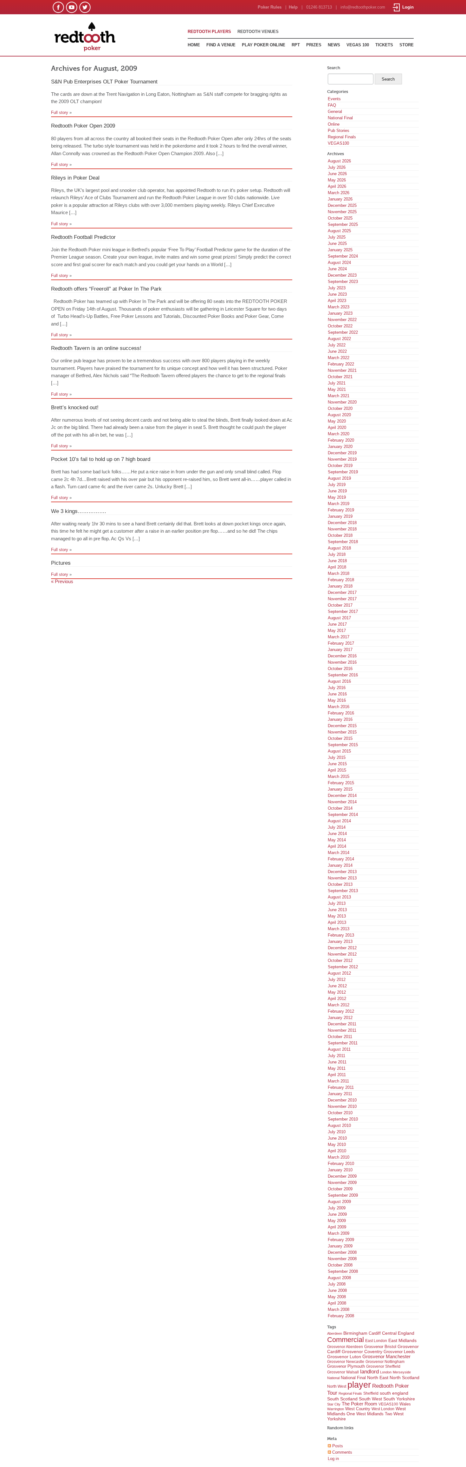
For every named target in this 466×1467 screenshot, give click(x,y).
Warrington (335, 1409)
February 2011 (341, 1087)
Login (407, 7)
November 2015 (342, 732)
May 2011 (337, 1068)
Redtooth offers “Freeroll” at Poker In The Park (106, 289)
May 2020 (337, 421)
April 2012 (337, 998)
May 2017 (337, 630)
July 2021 (337, 383)
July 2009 (337, 1208)
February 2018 (341, 579)
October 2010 (340, 1112)
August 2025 (339, 230)
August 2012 (339, 973)
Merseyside (402, 1372)
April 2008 (337, 1303)
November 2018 (342, 529)
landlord (369, 1372)
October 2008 (340, 1265)
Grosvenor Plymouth (346, 1366)
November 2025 (342, 211)
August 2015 (339, 751)
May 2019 (337, 497)
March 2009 (338, 1233)
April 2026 (337, 186)
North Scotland (404, 1377)
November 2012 (342, 954)
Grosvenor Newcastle (345, 1361)
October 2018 (340, 535)
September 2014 (343, 814)
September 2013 (343, 890)
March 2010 (338, 1157)
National (333, 1378)
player (359, 1385)
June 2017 (337, 624)
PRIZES (313, 45)
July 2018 (337, 554)
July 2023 (337, 288)
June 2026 (337, 173)
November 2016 (342, 662)
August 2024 (339, 262)
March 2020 (338, 433)
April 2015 (337, 770)
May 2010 (337, 1144)
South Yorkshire (399, 1398)
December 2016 (342, 656)
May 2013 (337, 916)
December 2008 (342, 1252)
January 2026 (340, 199)
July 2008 (337, 1284)
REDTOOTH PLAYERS (209, 31)
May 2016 (337, 700)
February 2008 (341, 1315)
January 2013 (340, 941)
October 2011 (340, 1036)
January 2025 (340, 249)
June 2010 (337, 1138)
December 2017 (342, 592)
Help (293, 7)
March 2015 (338, 776)
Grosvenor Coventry (362, 1351)
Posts (337, 1446)
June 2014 (337, 833)
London (386, 1372)
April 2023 (337, 300)
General (335, 111)
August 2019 (339, 478)
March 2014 (338, 852)
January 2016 (340, 719)
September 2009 (343, 1195)
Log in (333, 1458)
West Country (357, 1408)
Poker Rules (270, 7)
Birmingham (355, 1333)
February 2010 (341, 1163)
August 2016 (339, 681)
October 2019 (340, 465)
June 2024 (337, 268)
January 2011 (340, 1093)
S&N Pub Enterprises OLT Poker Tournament (104, 81)
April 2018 (337, 567)
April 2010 (337, 1150)
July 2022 (337, 345)
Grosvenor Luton (344, 1356)
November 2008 (342, 1258)
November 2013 (342, 878)
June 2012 (337, 985)
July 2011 (336, 1055)
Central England (398, 1333)
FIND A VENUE (221, 45)
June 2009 (337, 1214)
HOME (194, 45)
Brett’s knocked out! (75, 407)
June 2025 (337, 243)
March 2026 (338, 192)
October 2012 (340, 960)
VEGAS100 (338, 143)
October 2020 (340, 408)
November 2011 (342, 1030)
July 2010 (337, 1131)
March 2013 (338, 928)
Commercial (345, 1340)
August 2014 (339, 821)
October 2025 (340, 218)
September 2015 (343, 744)
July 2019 (337, 484)
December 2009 (342, 1176)
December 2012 (342, 947)
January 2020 (340, 446)
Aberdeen (334, 1333)
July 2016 (337, 687)
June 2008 (337, 1290)
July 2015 (337, 757)
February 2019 (341, 510)
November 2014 (342, 801)
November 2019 (342, 459)
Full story (59, 112)
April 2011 (337, 1074)
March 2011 (338, 1081)
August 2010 (339, 1125)
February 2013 (341, 935)
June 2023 (337, 294)
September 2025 (343, 224)
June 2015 (337, 763)
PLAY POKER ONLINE (263, 45)
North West (336, 1386)
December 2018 (342, 522)
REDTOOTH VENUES (258, 31)
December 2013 (342, 871)
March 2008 (338, 1309)
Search (333, 67)
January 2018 (340, 586)
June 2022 (337, 351)
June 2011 (337, 1062)
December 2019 (342, 453)
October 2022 (340, 326)
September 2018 (343, 541)
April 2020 (337, 427)
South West (370, 1398)
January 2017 (340, 649)
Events (334, 98)
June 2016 (337, 694)
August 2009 (339, 1201)
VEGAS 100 (357, 45)
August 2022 (339, 338)
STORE (406, 45)
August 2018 (339, 548)
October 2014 (340, 808)
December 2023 (342, 275)
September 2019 (343, 472)
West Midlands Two (374, 1413)
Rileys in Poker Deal (75, 177)
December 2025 (342, 205)
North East (377, 1377)
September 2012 (343, 966)
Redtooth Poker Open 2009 (83, 125)
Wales (405, 1404)
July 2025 (337, 237)
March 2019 (338, 503)
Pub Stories (338, 130)
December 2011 (342, 1024)
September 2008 (343, 1271)
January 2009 (340, 1246)
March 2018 (338, 573)
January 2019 (340, 516)
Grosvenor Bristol (380, 1346)
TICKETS (384, 45)
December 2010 (342, 1100)
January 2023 (340, 313)
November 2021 (342, 370)
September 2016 (343, 675)
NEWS (334, 45)
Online (334, 124)
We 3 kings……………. (78, 511)
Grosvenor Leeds (399, 1351)
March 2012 (338, 1005)
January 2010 (340, 1170)
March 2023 (338, 307)
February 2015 (341, 782)
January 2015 (340, 789)
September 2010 (343, 1119)
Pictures (61, 563)
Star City (333, 1404)
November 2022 (342, 319)
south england (394, 1393)
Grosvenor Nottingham (385, 1361)
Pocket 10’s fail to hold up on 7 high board (100, 459)
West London (383, 1409)
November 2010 (342, 1106)
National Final (340, 117)
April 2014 (337, 846)
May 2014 (337, 840)
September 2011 (343, 1043)
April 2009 (337, 1227)
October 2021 (340, 376)
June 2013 (337, 909)
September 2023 (343, 281)
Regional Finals (342, 137)
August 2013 (339, 897)
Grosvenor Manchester (386, 1356)
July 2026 (337, 167)
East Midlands (402, 1340)
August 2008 (339, 1277)
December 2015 (342, 725)
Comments (341, 1452)
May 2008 (337, 1296)
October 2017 (340, 605)
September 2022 (343, 332)
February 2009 (341, 1239)
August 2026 (339, 161)
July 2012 (337, 979)
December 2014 (342, 795)
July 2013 (337, 903)
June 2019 (337, 491)
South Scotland (342, 1399)
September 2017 (343, 611)
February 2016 (341, 713)
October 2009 (340, 1189)
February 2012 (341, 1011)
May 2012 (337, 992)
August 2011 (339, 1049)
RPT (296, 45)
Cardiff (375, 1333)
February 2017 (341, 643)
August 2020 (339, 414)
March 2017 (338, 637)
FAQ (332, 105)
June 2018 (337, 560)
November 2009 (342, 1182)
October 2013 (340, 884)
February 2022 (341, 364)
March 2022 (338, 357)
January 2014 (340, 865)
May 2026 (337, 180)
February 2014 (341, 859)
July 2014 (337, 827)
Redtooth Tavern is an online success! (96, 348)
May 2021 (337, 389)
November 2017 (342, 598)
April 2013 (337, 922)
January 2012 (340, 1017)
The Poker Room (359, 1403)
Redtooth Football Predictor (83, 237)
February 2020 (341, 440)
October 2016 (340, 668)
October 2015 (340, 738)
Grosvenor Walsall (343, 1372)
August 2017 (339, 617)
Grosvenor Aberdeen (345, 1347)
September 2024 (343, 256)
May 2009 (337, 1220)
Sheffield (371, 1393)
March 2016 (338, 706)
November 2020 (342, 402)
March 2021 (338, 395)
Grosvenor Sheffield (383, 1366)
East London (376, 1341)
